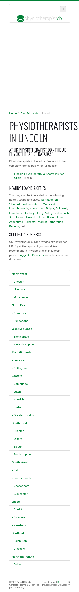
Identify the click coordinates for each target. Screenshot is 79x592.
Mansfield (49, 204)
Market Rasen (46, 217)
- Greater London (23, 415)
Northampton (49, 199)
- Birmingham (20, 336)
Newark (31, 217)
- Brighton (18, 430)
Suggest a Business (31, 255)
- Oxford (17, 438)
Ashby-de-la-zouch (57, 213)
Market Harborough (50, 221)
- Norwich (18, 399)
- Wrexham (19, 525)
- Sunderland (20, 320)
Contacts (13, 585)
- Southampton (21, 454)
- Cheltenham (20, 485)
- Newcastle (19, 313)
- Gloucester (20, 493)
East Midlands (29, 113)
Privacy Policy (17, 587)
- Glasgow (18, 548)
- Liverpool (18, 289)
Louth (60, 217)
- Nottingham (20, 368)
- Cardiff (17, 509)
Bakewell (61, 208)
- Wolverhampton (23, 344)
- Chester (18, 281)
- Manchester (20, 297)
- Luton (16, 391)
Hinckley (29, 213)
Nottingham (37, 208)
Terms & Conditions (29, 585)
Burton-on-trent (31, 204)
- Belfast (17, 564)
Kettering (15, 226)
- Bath (15, 470)
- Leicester (18, 360)
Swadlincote (17, 217)
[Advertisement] (39, 70)
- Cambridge (20, 383)
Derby (39, 213)
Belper (50, 208)
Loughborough (18, 208)
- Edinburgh (19, 540)
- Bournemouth (21, 478)
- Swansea (18, 517)
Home (13, 113)
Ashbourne (16, 221)
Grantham (15, 213)
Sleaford (14, 204)
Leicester (30, 221)
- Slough (17, 446)
